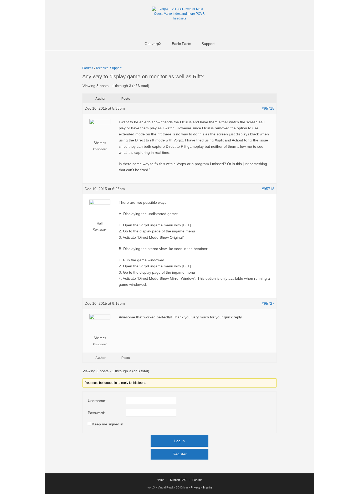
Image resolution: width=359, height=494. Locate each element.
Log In (179, 441)
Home (160, 479)
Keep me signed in (107, 424)
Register (180, 454)
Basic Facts (181, 44)
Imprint (207, 487)
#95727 (268, 303)
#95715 (268, 108)
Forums (87, 68)
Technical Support (108, 68)
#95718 (268, 189)
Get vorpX (153, 44)
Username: (97, 401)
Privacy (196, 487)
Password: (96, 413)
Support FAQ (178, 479)
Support (208, 44)
